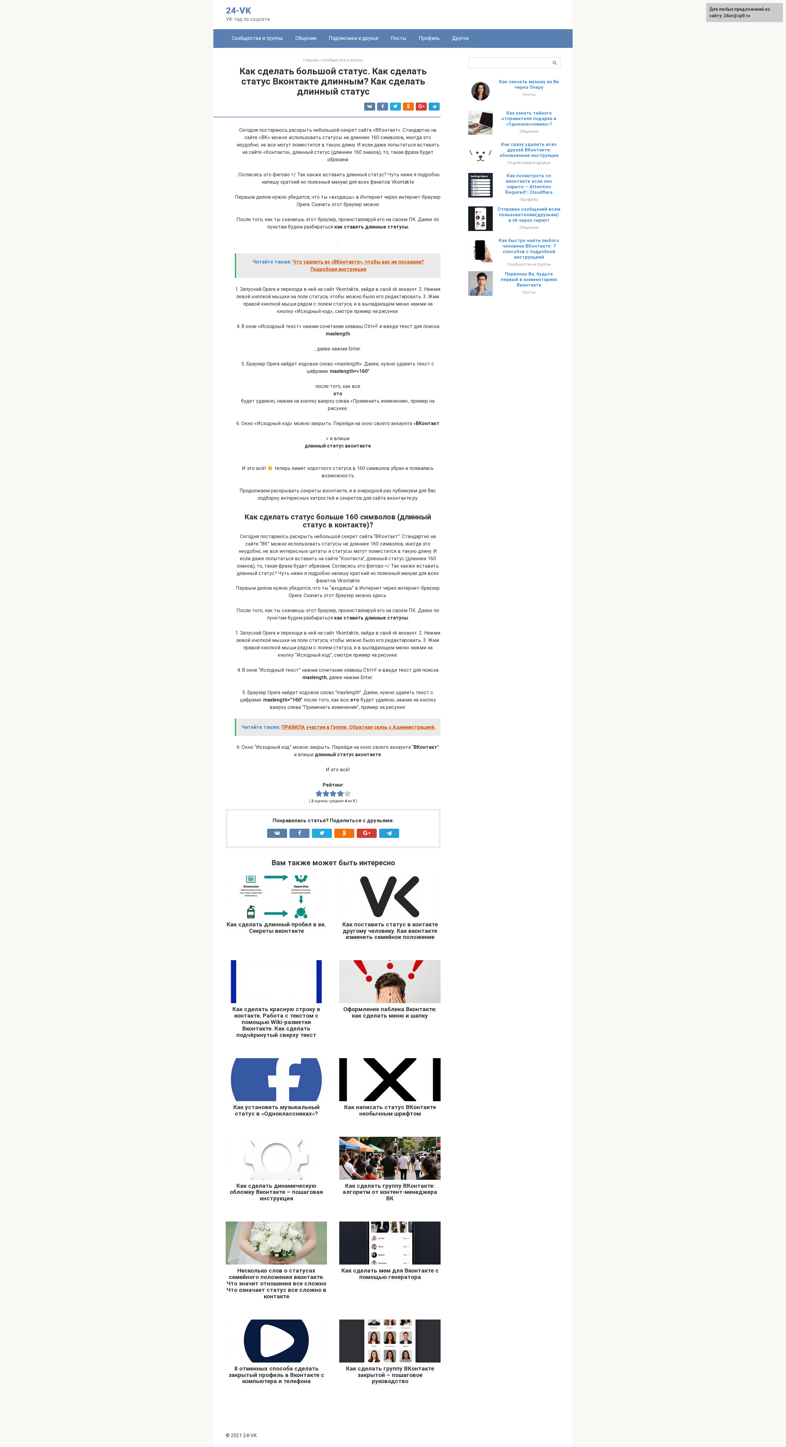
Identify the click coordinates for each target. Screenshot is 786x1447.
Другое (460, 38)
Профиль (429, 38)
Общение (306, 38)
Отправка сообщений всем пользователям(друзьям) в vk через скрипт (528, 214)
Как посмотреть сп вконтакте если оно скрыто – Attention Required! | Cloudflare (529, 184)
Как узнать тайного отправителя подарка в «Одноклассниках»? (528, 118)
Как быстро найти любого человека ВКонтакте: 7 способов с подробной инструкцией (529, 249)
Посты (399, 38)
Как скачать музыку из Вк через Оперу (529, 84)
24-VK (238, 11)
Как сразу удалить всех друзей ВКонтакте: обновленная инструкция (529, 150)
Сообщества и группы (257, 38)
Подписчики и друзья (353, 38)
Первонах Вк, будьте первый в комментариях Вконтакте (529, 279)
